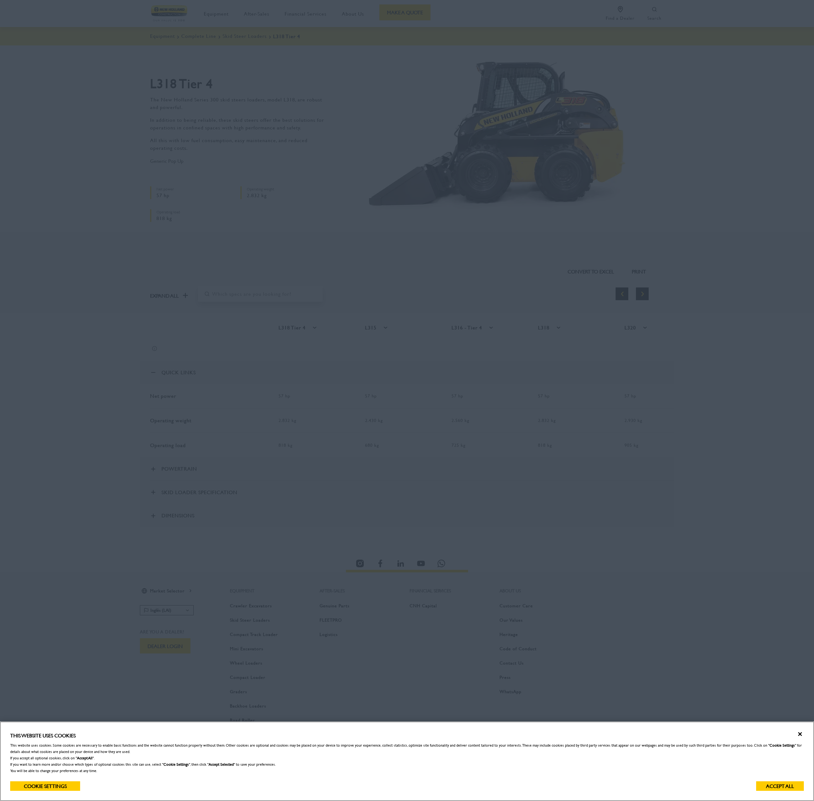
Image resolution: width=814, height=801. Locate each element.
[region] (407, 761)
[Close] (800, 734)
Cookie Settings (45, 786)
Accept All (780, 786)
